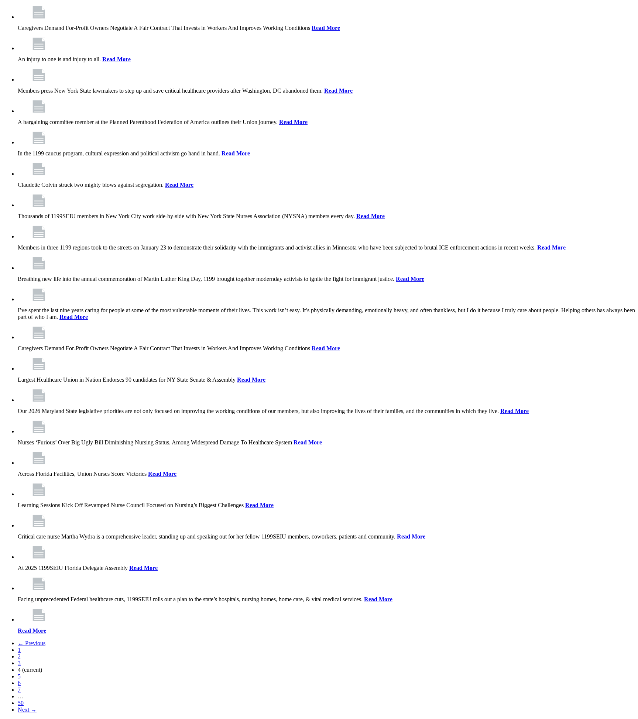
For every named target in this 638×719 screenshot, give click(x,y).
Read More (326, 28)
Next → (27, 709)
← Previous (31, 643)
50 (21, 703)
